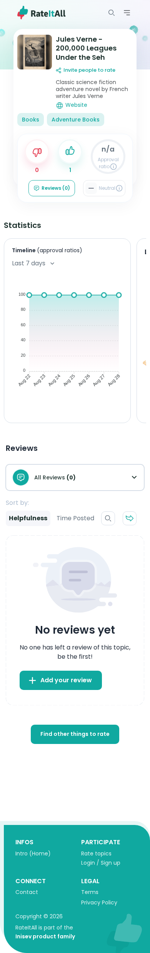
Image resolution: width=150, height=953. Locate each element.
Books (30, 119)
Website (76, 105)
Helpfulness (28, 518)
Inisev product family (45, 936)
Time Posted (75, 518)
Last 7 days (28, 263)
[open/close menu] (111, 13)
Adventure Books (76, 119)
